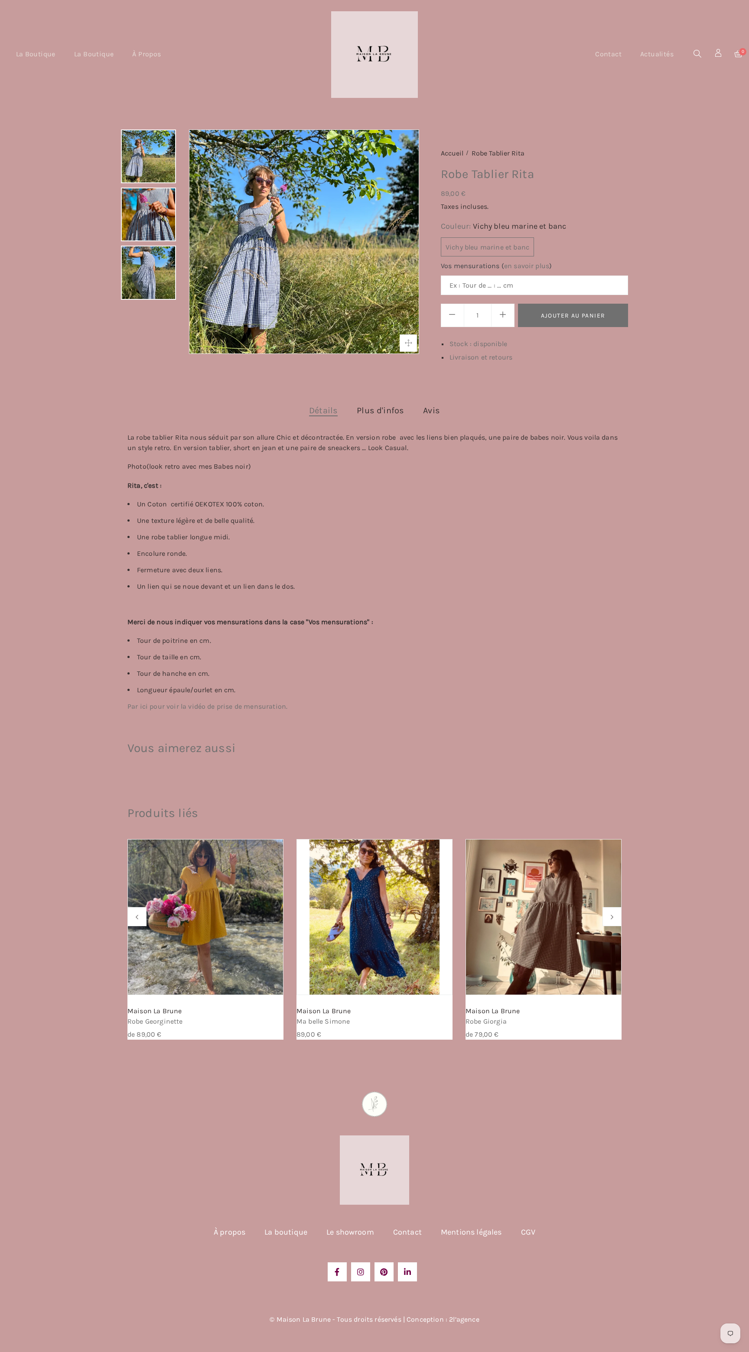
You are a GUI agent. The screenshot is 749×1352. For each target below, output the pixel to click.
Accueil (452, 153)
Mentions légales (471, 1232)
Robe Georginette (155, 1021)
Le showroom (350, 1232)
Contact (407, 1232)
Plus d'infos (380, 410)
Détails (323, 410)
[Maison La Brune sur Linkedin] (407, 1271)
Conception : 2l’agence (443, 1319)
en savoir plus (526, 266)
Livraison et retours (480, 357)
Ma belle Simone (323, 1021)
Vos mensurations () (496, 266)
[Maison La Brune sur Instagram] (360, 1271)
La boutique (285, 1232)
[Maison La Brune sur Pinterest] (384, 1271)
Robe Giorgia (486, 1021)
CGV (528, 1232)
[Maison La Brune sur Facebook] (337, 1271)
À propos (229, 1232)
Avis (431, 410)
